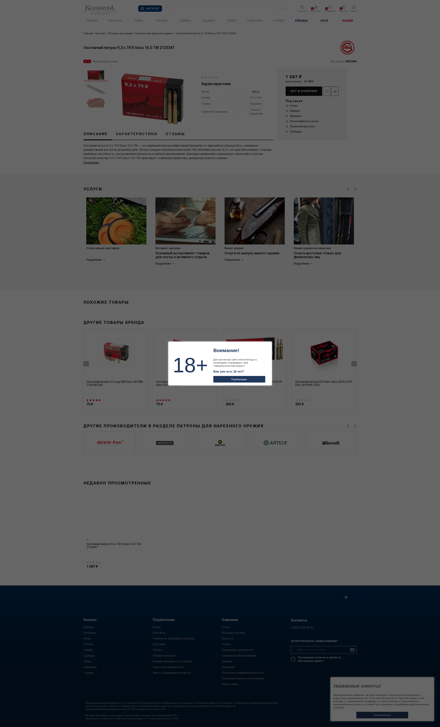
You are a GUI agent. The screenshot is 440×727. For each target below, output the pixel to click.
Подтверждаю (239, 379)
